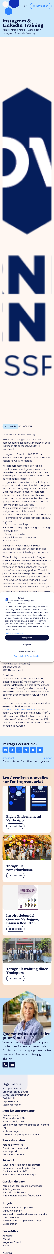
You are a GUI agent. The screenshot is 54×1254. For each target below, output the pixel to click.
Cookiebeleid (20, 656)
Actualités (33, 29)
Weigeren (27, 644)
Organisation (12, 1084)
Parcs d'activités (14, 1140)
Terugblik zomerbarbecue (19, 867)
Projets (8, 1203)
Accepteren (27, 637)
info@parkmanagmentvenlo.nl (19, 709)
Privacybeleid (33, 656)
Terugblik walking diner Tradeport (27, 970)
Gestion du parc (14, 1181)
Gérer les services (14, 633)
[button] (5, 750)
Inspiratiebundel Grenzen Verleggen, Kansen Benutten (22, 919)
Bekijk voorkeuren (27, 651)
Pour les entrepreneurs (19, 1110)
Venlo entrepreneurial (14, 29)
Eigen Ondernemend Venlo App (23, 818)
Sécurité (8, 1160)
